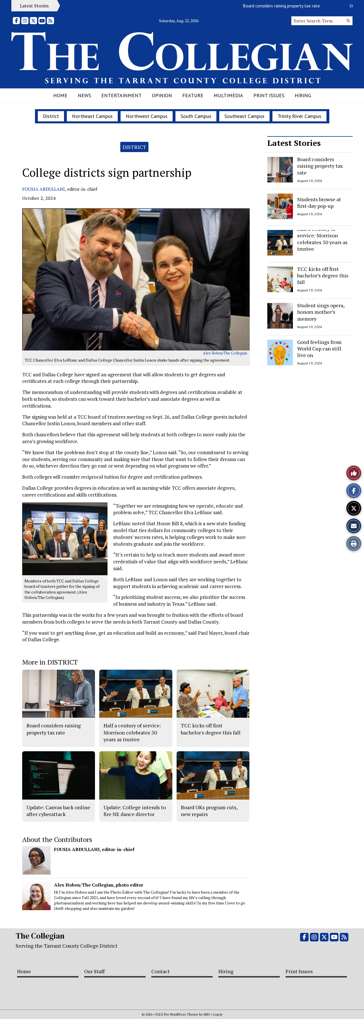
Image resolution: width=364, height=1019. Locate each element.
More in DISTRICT (50, 662)
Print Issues (268, 95)
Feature (192, 95)
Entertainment (121, 95)
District (51, 116)
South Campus (196, 116)
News (84, 95)
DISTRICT (134, 147)
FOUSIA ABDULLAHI (43, 189)
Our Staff (94, 971)
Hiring (303, 95)
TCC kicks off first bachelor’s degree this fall (322, 275)
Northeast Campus (92, 116)
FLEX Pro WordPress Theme (177, 1014)
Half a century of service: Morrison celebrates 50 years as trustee (322, 238)
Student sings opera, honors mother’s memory (320, 312)
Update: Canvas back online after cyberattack (58, 810)
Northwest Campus (146, 116)
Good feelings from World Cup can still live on (319, 349)
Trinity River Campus (299, 116)
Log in (217, 1014)
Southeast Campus (244, 116)
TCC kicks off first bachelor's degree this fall (211, 729)
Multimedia (228, 95)
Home (60, 95)
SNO (206, 1014)
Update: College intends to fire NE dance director (135, 810)
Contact (160, 971)
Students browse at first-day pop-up (319, 202)
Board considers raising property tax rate (262, 6)
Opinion (162, 95)
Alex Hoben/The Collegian (225, 353)
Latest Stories (294, 143)
